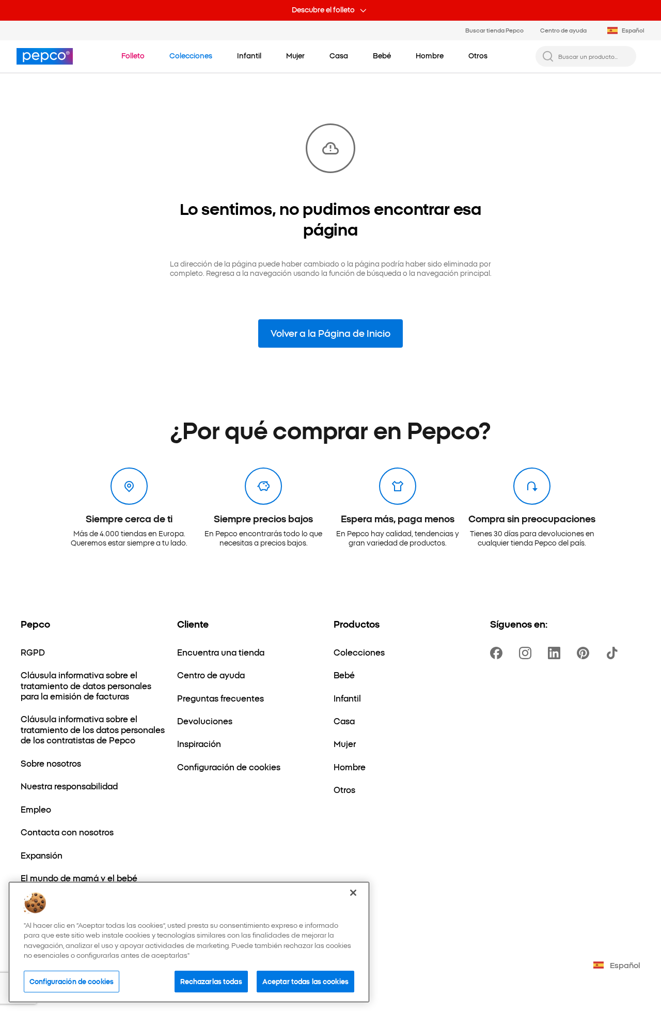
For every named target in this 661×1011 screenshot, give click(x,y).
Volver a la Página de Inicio (330, 332)
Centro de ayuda (563, 30)
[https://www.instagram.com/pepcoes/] (527, 653)
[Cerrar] (353, 892)
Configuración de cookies (71, 981)
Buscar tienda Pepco (494, 30)
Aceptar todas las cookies (305, 981)
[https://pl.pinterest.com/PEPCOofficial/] (585, 653)
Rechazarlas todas (211, 981)
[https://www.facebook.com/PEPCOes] (498, 653)
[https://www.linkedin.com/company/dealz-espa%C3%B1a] (556, 653)
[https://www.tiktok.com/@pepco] (614, 653)
